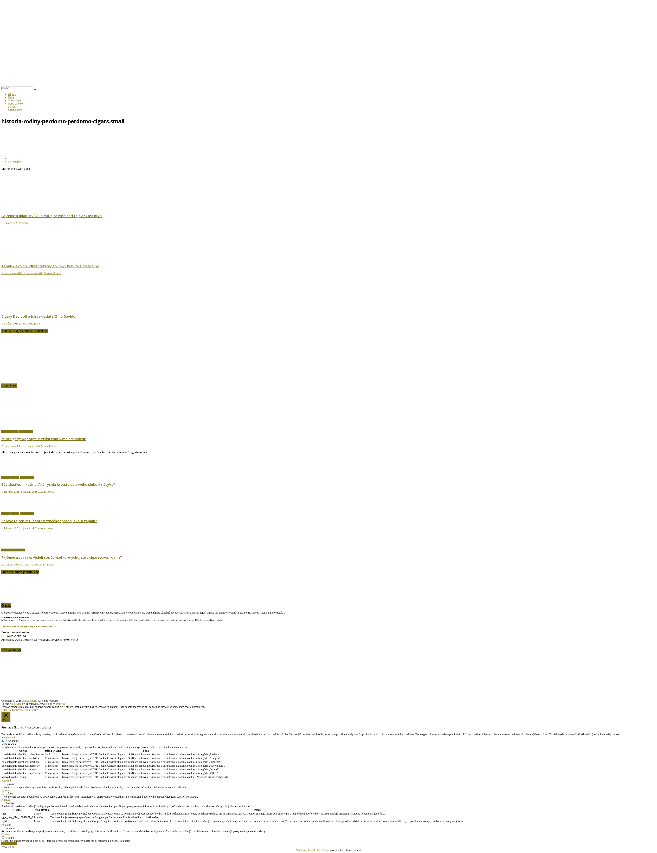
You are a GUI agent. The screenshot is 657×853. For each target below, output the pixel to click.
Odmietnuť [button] (7, 709)
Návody (12, 106)
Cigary (12, 94)
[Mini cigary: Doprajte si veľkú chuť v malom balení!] (34, 425)
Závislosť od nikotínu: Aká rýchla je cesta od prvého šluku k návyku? (58, 484)
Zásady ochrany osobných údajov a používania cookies (29, 626)
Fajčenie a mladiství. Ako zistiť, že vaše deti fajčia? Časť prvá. (51, 215)
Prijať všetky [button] (32, 709)
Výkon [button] (5, 790)
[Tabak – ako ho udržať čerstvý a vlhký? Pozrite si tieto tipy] (34, 258)
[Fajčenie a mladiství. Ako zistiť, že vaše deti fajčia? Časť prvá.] (34, 208)
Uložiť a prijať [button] (9, 843)
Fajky (11, 97)
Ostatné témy (15, 109)
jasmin (37, 323)
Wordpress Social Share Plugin (313, 850)
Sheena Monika (52, 273)
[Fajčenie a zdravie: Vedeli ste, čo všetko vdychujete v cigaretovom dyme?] (12, 544)
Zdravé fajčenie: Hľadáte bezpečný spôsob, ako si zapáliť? (49, 521)
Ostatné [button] (5, 834)
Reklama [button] (6, 824)
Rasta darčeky (15, 103)
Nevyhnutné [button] (8, 737)
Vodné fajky (14, 100)
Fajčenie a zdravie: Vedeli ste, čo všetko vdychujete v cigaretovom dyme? (61, 557)
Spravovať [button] (19, 709)
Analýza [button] (5, 799)
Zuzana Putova (48, 446)
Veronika (24, 223)
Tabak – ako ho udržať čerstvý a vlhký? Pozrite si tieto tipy (50, 266)
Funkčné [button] (6, 780)
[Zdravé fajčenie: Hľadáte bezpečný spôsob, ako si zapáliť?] (12, 507)
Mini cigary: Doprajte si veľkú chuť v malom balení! (43, 439)
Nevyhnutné (12, 740)
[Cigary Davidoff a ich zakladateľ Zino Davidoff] (34, 309)
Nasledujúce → (16, 161)
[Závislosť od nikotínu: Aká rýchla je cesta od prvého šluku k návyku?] (12, 471)
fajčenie (13, 431)
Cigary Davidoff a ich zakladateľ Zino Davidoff (39, 316)
